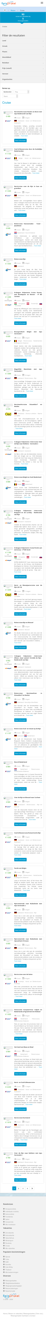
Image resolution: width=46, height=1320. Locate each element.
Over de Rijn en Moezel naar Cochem (27, 797)
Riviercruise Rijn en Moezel (23, 622)
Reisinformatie (10, 1291)
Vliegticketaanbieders (12, 1283)
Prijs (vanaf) (7, 68)
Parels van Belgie (20, 868)
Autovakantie (9, 1235)
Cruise (7, 1246)
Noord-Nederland (20, 762)
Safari (7, 1219)
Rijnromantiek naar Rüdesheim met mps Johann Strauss (28, 940)
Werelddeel (6, 57)
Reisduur (5, 63)
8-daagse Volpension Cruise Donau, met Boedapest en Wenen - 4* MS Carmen (28, 294)
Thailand (8, 1270)
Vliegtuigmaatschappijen (13, 1286)
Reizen (13, 10)
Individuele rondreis (12, 1211)
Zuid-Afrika (9, 1267)
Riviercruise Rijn (20, 259)
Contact (32, 1316)
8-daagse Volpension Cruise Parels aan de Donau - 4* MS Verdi (28, 549)
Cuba (7, 1259)
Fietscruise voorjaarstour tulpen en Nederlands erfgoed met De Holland (28, 1011)
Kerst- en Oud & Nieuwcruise (24, 1082)
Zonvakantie (9, 1233)
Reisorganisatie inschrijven (20, 1316)
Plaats (4, 52)
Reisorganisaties (11, 1280)
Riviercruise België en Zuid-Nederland (27, 477)
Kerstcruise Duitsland (22, 1118)
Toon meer (24, 136)
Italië (7, 1262)
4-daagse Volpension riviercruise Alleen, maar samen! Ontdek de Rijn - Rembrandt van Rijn (28, 658)
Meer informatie (20, 140)
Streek (4, 46)
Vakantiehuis (9, 1238)
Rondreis (8, 1243)
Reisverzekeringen (11, 1288)
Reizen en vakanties (15, 1313)
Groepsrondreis (10, 1209)
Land (4, 41)
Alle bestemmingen (11, 1272)
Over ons (39, 1313)
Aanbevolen (8, 92)
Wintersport (9, 1240)
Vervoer (5, 74)
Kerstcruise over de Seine (23, 974)
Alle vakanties (10, 1248)
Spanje (7, 1257)
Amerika (8, 1264)
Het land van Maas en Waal (23, 1047)
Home (5, 1313)
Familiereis (9, 1217)
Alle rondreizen (10, 1224)
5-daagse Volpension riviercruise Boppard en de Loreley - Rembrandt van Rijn (28, 512)
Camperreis (9, 1222)
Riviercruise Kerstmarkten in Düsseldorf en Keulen (28, 694)
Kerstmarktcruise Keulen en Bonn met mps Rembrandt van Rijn (28, 113)
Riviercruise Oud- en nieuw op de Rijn (27, 729)
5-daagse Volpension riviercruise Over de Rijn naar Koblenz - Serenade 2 (28, 443)
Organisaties (7, 79)
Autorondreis (9, 1214)
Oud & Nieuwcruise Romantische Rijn (27, 833)
